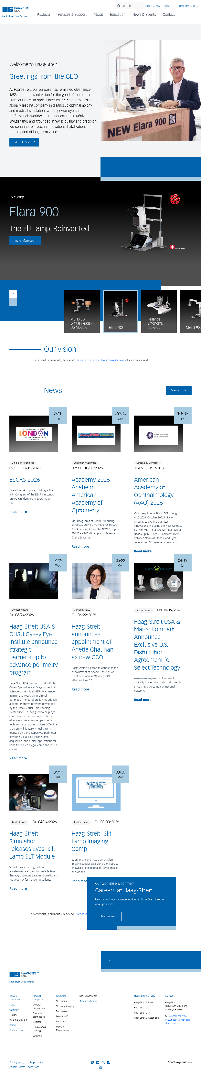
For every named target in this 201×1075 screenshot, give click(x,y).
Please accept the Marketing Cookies (101, 360)
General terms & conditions (24, 1067)
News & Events (144, 14)
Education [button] (117, 14)
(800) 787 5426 (152, 6)
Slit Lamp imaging (65, 1006)
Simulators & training (39, 1029)
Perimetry (61, 1021)
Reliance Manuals (88, 1001)
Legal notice (37, 1062)
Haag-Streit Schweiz (144, 1002)
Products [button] (43, 14)
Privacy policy (17, 1062)
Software (37, 1035)
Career (167, 6)
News (12, 1004)
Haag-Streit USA (142, 1012)
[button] (13, 294)
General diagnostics (39, 1006)
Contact (169, 14)
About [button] (98, 14)
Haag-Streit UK (141, 1007)
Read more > (108, 916)
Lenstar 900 (62, 1016)
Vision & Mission (18, 1019)
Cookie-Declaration (15, 997)
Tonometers (62, 1011)
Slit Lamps (61, 1001)
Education (61, 995)
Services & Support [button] (72, 14)
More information (25, 240)
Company (14, 1009)
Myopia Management (62, 1028)
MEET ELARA (22, 142)
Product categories (38, 997)
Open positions (17, 1030)
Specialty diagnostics (39, 1015)
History (13, 1014)
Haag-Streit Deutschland (146, 1017)
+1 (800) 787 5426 (177, 1016)
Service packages (88, 995)
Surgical (37, 1021)
